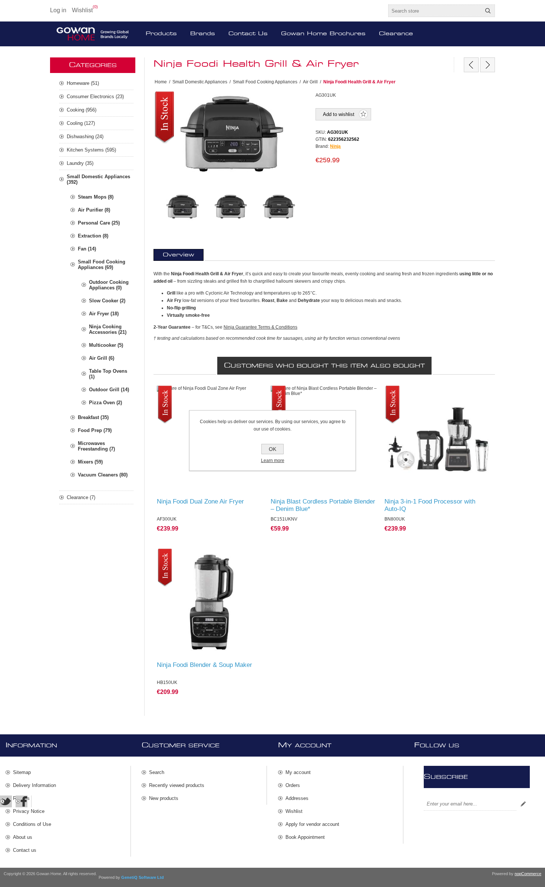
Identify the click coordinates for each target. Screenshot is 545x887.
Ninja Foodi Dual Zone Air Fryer (200, 501)
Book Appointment (305, 837)
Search (488, 11)
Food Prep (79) (95, 430)
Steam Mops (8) (95, 197)
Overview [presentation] (178, 255)
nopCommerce (528, 873)
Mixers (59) (90, 462)
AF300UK (171, 392)
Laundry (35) (80, 163)
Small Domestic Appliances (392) (98, 179)
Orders (292, 785)
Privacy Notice (28, 811)
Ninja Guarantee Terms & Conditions (260, 327)
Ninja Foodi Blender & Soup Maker (204, 664)
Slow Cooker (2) (107, 300)
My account (298, 772)
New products (163, 798)
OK (272, 449)
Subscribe (523, 804)
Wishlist (294, 811)
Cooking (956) (81, 110)
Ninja (335, 146)
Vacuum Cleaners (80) (103, 475)
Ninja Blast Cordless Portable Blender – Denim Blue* (323, 505)
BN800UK (399, 392)
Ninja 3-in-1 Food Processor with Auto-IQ (429, 505)
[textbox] (435, 11)
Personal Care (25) (99, 223)
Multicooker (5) (106, 345)
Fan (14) (87, 249)
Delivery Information (34, 785)
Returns (21, 798)
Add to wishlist (338, 114)
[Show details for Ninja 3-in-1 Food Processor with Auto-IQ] (438, 439)
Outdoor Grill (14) (109, 389)
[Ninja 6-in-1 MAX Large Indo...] (471, 64)
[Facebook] (21, 801)
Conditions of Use (32, 824)
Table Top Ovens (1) (108, 373)
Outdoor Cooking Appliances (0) (109, 284)
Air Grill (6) (101, 358)
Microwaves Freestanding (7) (96, 446)
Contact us (24, 850)
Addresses (296, 798)
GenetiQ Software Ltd (142, 877)
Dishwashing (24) (85, 136)
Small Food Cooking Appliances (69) (101, 264)
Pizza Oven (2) (105, 402)
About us (22, 837)
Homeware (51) (83, 83)
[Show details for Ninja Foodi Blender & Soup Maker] (210, 602)
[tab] (178, 255)
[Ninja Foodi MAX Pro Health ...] (487, 64)
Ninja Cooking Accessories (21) (107, 329)
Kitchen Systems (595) (91, 150)
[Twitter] (6, 801)
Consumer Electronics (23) (95, 96)
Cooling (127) (81, 123)
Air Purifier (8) (94, 210)
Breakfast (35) (93, 417)
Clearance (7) (81, 497)
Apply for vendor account (312, 824)
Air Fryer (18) (104, 313)
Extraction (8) (93, 236)
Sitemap (22, 772)
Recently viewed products (176, 785)
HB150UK (171, 555)
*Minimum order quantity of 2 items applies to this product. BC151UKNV (324, 396)
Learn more (272, 460)
